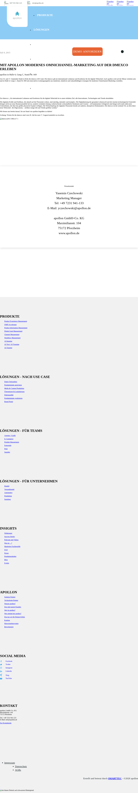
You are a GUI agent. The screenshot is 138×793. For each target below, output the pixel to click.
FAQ (6, 550)
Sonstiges (7, 499)
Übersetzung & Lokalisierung (14, 392)
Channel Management (11, 334)
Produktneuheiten (10, 556)
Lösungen (41, 29)
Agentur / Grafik (10, 435)
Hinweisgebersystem (11, 623)
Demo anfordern (87, 51)
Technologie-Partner (11, 600)
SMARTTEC (115, 778)
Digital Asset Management (13, 331)
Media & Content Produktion (14, 388)
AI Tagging (8, 348)
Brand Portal (8, 402)
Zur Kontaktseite (5, 723)
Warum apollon (46, 88)
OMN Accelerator (10, 325)
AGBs (18, 770)
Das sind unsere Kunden (12, 607)
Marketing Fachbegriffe (12, 546)
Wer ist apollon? (9, 610)
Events (6, 563)
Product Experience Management (15, 321)
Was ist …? (8, 543)
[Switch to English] (124, 52)
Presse (6, 553)
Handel (6, 486)
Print (6, 449)
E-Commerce (8, 439)
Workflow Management (12, 338)
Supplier (7, 452)
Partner (40, 73)
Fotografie (7, 445)
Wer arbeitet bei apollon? (12, 614)
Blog (6, 560)
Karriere (7, 620)
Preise (39, 44)
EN (129, 51)
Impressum (9, 762)
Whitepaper (8, 533)
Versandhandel (9, 489)
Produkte (45, 15)
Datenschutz (21, 766)
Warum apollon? (10, 604)
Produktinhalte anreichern (13, 385)
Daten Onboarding (10, 382)
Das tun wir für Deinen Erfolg (14, 617)
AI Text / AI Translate (11, 344)
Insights (40, 58)
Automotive (8, 493)
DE (118, 51)
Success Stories (9, 536)
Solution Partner (9, 597)
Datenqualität (8, 395)
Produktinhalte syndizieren (13, 398)
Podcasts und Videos (11, 540)
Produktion (8, 496)
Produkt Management (11, 442)
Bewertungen (8, 627)
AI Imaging (8, 341)
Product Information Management (15, 328)
